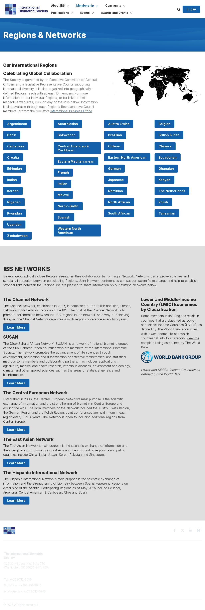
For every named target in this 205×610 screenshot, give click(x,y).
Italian (62, 184)
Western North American (70, 230)
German (114, 169)
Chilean (114, 146)
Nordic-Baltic (68, 206)
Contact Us (61, 561)
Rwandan (14, 213)
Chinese (165, 146)
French (63, 173)
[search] (174, 9)
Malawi (63, 195)
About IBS (60, 557)
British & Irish (169, 135)
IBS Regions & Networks (121, 557)
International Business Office (71, 111)
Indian (12, 180)
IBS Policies (62, 573)
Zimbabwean (17, 236)
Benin (11, 135)
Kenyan (164, 180)
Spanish (64, 217)
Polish (163, 202)
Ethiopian (14, 169)
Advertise (60, 565)
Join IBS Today (64, 553)
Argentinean (17, 124)
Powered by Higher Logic (185, 604)
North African (119, 202)
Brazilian (115, 135)
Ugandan (14, 225)
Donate (59, 569)
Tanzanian (167, 213)
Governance (163, 557)
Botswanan (66, 135)
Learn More (16, 327)
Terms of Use (164, 553)
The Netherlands (172, 191)
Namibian (115, 191)
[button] (60, 5)
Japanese (116, 180)
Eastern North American (127, 157)
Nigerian (14, 202)
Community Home (116, 553)
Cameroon (15, 146)
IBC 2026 (111, 561)
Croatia (13, 157)
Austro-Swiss (118, 124)
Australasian (68, 124)
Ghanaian (166, 169)
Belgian (164, 124)
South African (119, 213)
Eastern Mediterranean (76, 161)
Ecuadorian (168, 157)
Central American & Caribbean (73, 148)
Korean (13, 191)
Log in (191, 9)
